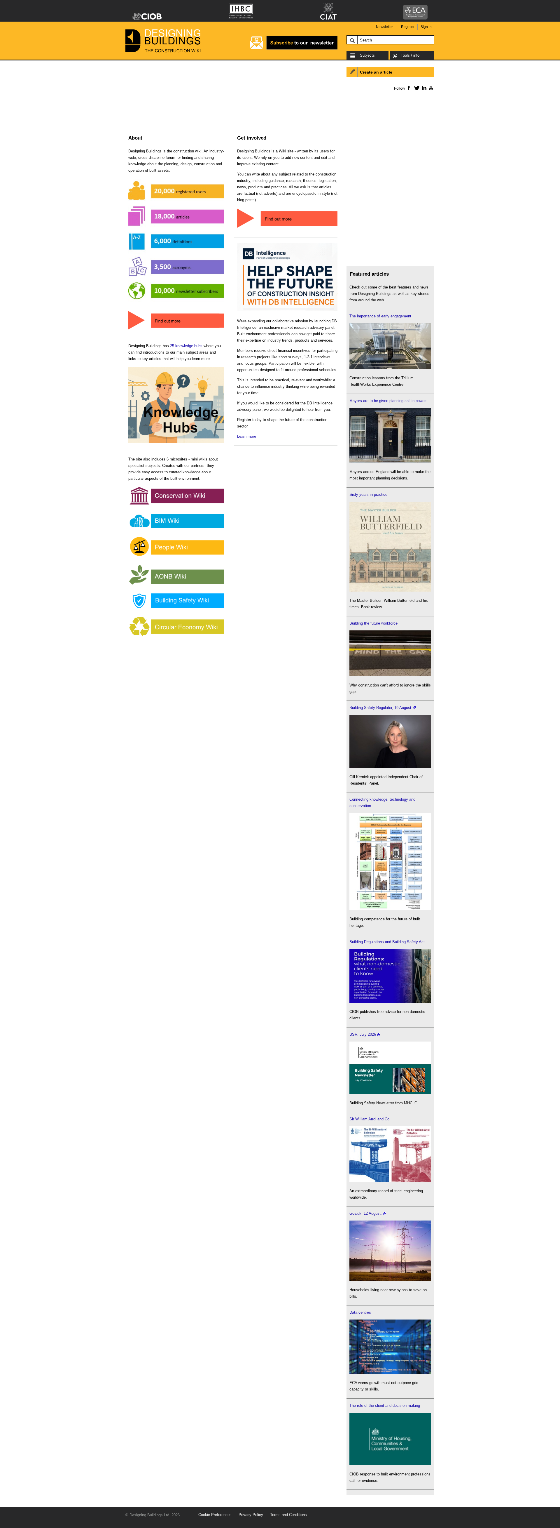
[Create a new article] (287, 228)
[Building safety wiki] (176, 608)
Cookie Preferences (215, 1515)
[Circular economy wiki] (176, 637)
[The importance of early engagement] (390, 368)
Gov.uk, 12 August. (365, 1213)
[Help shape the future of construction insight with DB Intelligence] (287, 311)
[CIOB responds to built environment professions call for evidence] (390, 1464)
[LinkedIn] (423, 88)
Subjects (367, 55)
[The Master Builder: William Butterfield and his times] (390, 590)
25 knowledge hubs (186, 346)
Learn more (246, 436)
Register (407, 27)
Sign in (426, 27)
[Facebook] (408, 88)
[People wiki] (176, 556)
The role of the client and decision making (384, 1405)
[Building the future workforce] (390, 675)
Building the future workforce (373, 623)
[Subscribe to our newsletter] (293, 48)
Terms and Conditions (288, 1515)
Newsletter (384, 27)
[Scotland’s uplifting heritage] (390, 1180)
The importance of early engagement (380, 316)
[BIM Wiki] (176, 528)
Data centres (360, 1312)
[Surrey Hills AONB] (176, 585)
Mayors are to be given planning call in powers (388, 401)
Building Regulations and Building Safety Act (387, 942)
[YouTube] (430, 88)
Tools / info (410, 55)
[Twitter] (415, 88)
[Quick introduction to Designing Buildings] (176, 302)
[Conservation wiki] (176, 505)
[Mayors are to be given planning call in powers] (390, 461)
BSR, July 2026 (362, 1034)
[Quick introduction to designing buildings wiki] (176, 330)
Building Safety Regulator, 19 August (380, 707)
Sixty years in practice (368, 494)
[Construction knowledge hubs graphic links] (176, 443)
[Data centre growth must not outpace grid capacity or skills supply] (390, 1372)
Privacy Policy (251, 1515)
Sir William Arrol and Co (369, 1119)
